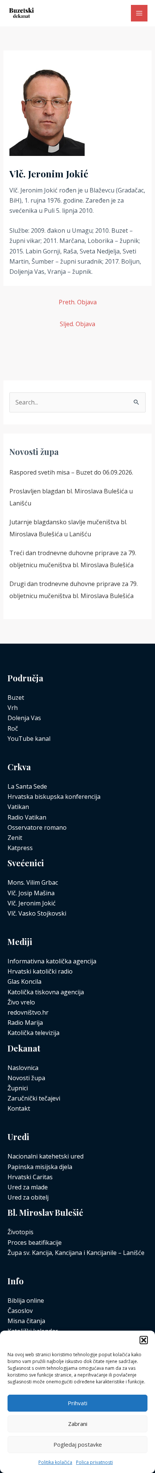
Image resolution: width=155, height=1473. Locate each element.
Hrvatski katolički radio (40, 971)
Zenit (15, 837)
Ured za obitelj (28, 1197)
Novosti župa (26, 1078)
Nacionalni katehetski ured (46, 1156)
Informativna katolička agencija (52, 961)
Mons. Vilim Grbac (33, 882)
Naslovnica (23, 1068)
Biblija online (26, 1300)
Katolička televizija (33, 1033)
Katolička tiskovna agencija (46, 992)
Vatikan (18, 807)
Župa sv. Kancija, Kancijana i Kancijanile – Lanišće (76, 1253)
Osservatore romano (37, 827)
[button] (143, 1340)
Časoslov (20, 1311)
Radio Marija (25, 1022)
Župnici (18, 1088)
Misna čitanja (26, 1321)
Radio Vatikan (27, 817)
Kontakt (19, 1108)
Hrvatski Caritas (30, 1177)
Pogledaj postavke (77, 1444)
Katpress (20, 848)
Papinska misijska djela (40, 1167)
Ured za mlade (28, 1187)
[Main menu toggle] (139, 13)
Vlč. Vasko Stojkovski (37, 913)
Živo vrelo (21, 1002)
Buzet (16, 697)
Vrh (13, 708)
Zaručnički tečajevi (34, 1098)
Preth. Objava (78, 302)
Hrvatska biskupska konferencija (54, 796)
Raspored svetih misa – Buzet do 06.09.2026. (71, 472)
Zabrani (77, 1423)
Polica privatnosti (94, 1462)
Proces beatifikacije (35, 1242)
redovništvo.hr (28, 1012)
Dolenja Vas (24, 718)
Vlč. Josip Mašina (31, 893)
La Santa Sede (27, 786)
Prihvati (77, 1403)
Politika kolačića (55, 1462)
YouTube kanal (29, 738)
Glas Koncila (24, 981)
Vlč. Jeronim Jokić (32, 903)
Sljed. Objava (77, 324)
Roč (13, 728)
